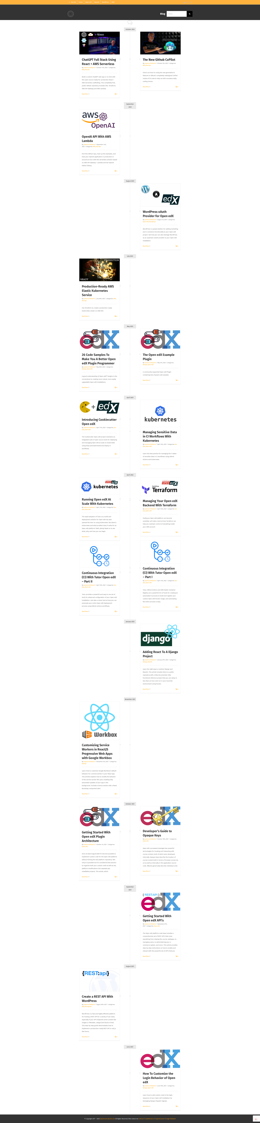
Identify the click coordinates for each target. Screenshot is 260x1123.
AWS (83, 69)
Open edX (146, 221)
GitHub (141, 1119)
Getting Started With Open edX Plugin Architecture (96, 837)
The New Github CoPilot (159, 60)
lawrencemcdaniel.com (107, 1119)
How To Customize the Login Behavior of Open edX (159, 1078)
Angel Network (171, 1119)
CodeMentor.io (149, 1119)
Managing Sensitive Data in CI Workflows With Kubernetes (160, 436)
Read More (85, 94)
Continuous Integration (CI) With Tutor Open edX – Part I (160, 573)
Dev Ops (148, 65)
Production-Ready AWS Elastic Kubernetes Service (98, 291)
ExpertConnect (160, 1119)
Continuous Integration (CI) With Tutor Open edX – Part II (99, 577)
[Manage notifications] (255, 1119)
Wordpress (152, 221)
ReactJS (87, 69)
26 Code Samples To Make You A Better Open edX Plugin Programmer (99, 359)
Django (145, 364)
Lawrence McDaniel (89, 67)
